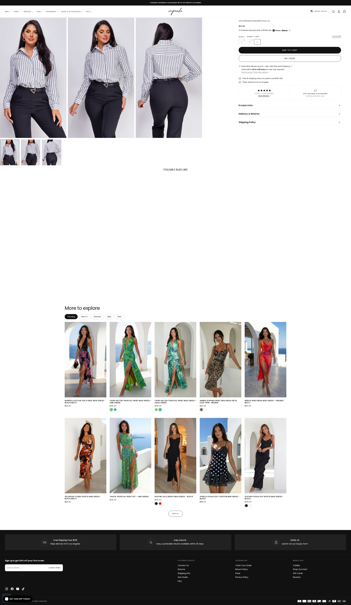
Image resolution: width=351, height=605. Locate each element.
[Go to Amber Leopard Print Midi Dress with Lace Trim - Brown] (220, 359)
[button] (333, 11)
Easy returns (180, 540)
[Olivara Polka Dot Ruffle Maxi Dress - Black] (246, 505)
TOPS (39, 12)
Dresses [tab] (97, 316)
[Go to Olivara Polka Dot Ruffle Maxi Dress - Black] (265, 455)
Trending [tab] (71, 316)
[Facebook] (12, 589)
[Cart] (344, 11)
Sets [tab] (119, 316)
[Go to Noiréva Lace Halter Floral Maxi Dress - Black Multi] (85, 359)
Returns (181, 569)
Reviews (297, 577)
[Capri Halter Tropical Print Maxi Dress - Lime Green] (111, 409)
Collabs (296, 565)
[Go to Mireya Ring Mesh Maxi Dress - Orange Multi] (265, 359)
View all (175, 514)
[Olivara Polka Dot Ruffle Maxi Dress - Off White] (250, 505)
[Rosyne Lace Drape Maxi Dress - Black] (156, 503)
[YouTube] (17, 589)
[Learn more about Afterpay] (276, 30)
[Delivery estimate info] (292, 66)
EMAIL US (294, 540)
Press (237, 573)
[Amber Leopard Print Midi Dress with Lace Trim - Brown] (201, 409)
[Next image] (104, 360)
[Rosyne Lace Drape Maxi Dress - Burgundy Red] (160, 503)
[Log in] (339, 11)
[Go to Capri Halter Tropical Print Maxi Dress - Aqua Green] (175, 359)
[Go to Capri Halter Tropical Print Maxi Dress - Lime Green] (130, 359)
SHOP (16, 12)
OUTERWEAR (51, 12)
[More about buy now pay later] (289, 30)
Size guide (336, 36)
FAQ (180, 581)
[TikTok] (23, 589)
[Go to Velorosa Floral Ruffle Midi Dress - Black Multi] (85, 455)
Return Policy (241, 569)
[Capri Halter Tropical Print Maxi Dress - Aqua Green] (115, 409)
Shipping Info (184, 573)
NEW (7, 12)
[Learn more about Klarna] (285, 30)
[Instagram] (6, 589)
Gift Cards (298, 573)
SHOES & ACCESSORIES (71, 12)
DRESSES (27, 12)
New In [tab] (84, 316)
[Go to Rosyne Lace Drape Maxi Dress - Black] (175, 455)
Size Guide (183, 577)
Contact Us (183, 565)
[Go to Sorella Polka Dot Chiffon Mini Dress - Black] (220, 455)
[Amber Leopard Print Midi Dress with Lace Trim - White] (205, 409)
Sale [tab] (109, 316)
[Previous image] (67, 360)
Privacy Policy (241, 577)
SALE (88, 12)
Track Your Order (243, 565)
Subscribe (55, 568)
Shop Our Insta (300, 569)
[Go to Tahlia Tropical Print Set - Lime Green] (130, 455)
